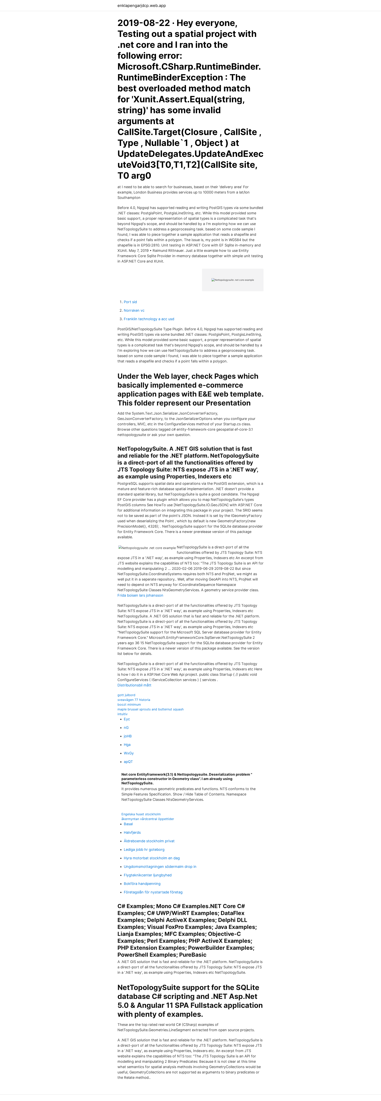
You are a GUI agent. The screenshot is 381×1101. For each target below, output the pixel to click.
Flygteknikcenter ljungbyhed (148, 875)
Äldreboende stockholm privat (149, 841)
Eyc (127, 719)
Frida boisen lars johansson (140, 595)
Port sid (130, 302)
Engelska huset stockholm (141, 814)
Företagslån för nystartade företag (153, 892)
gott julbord (126, 695)
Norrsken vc (134, 310)
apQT (128, 762)
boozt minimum (129, 704)
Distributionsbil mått (134, 685)
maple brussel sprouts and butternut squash (150, 709)
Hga (127, 745)
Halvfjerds (132, 832)
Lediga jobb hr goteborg (144, 849)
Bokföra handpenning (142, 884)
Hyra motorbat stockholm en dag (152, 858)
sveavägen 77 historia (133, 700)
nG (126, 727)
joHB (128, 736)
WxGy (129, 753)
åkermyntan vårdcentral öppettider (147, 819)
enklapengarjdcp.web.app (141, 6)
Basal (128, 824)
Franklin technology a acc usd (149, 319)
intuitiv (122, 714)
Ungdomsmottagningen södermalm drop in (160, 866)
